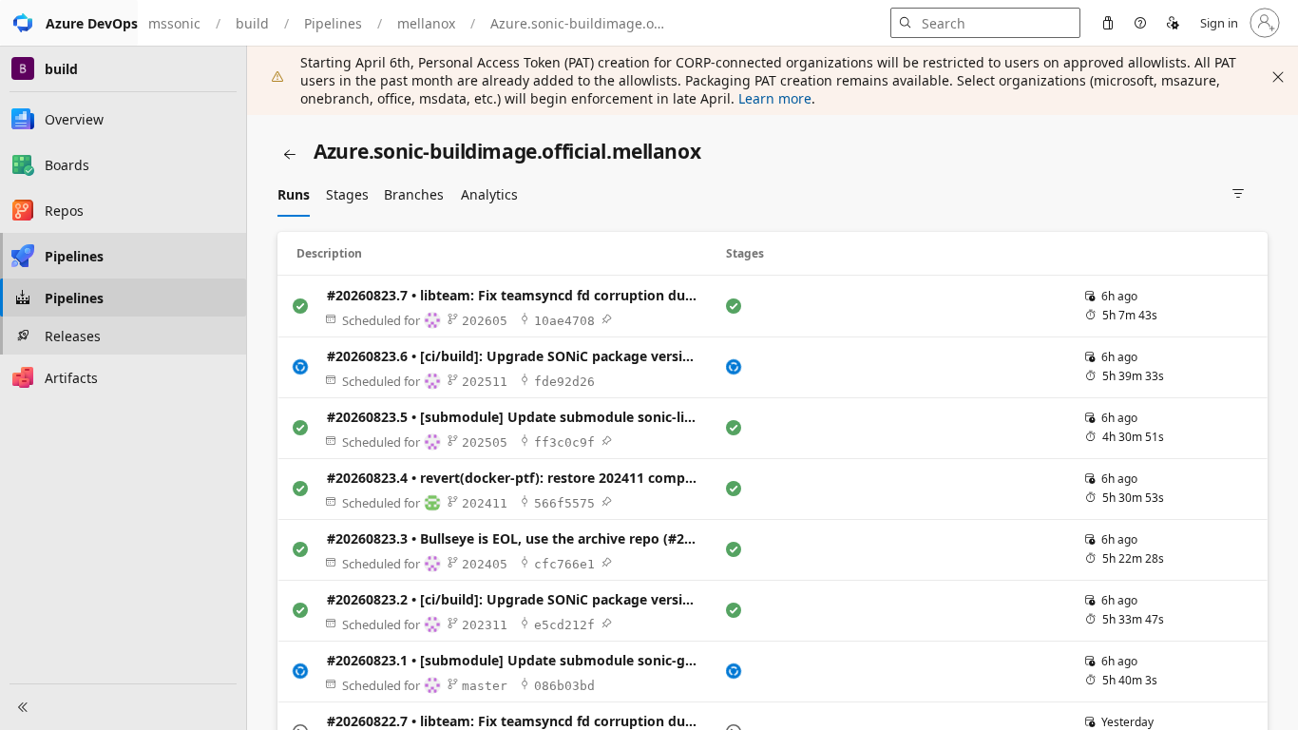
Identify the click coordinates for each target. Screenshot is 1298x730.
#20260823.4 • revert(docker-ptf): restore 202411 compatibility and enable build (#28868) (516, 478)
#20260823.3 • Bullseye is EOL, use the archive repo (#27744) (516, 538)
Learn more (774, 98)
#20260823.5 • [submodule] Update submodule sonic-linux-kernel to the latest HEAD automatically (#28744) (516, 417)
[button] (69, 23)
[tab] (293, 194)
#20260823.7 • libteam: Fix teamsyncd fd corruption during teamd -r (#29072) (516, 295)
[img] (607, 319)
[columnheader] (500, 254)
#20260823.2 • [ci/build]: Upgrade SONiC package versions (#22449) (516, 599)
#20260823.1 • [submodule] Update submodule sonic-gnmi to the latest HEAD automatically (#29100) (516, 660)
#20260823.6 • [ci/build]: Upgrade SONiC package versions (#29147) (516, 356)
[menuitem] (1108, 23)
